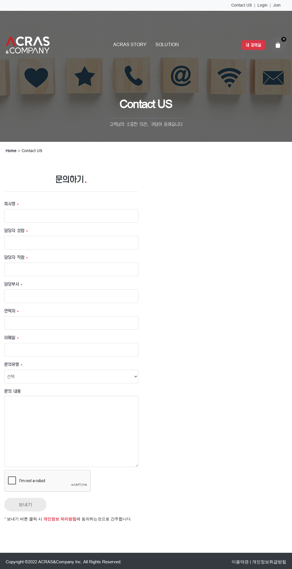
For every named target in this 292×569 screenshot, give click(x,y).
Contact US (241, 5)
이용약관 (240, 561)
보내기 (25, 504)
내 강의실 (253, 45)
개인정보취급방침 (269, 561)
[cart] (278, 45)
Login (262, 5)
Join (277, 5)
